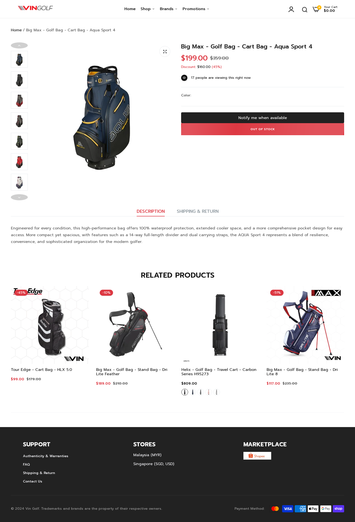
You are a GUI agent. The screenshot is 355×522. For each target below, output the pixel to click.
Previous (19, 45)
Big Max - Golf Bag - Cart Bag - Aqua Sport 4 (246, 46)
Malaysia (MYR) (147, 455)
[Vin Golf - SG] (35, 9)
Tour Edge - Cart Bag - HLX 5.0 (41, 370)
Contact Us (32, 481)
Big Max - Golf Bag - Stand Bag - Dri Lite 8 (302, 372)
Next (19, 197)
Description (151, 211)
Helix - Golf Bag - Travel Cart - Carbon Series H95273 (218, 372)
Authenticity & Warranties (45, 456)
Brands (167, 9)
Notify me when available (262, 118)
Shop (146, 9)
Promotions (195, 9)
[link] (80, 294)
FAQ (26, 464)
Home (130, 9)
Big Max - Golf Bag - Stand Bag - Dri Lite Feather (131, 372)
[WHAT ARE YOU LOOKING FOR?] (305, 9)
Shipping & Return (198, 211)
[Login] (292, 9)
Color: (186, 95)
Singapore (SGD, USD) (153, 464)
